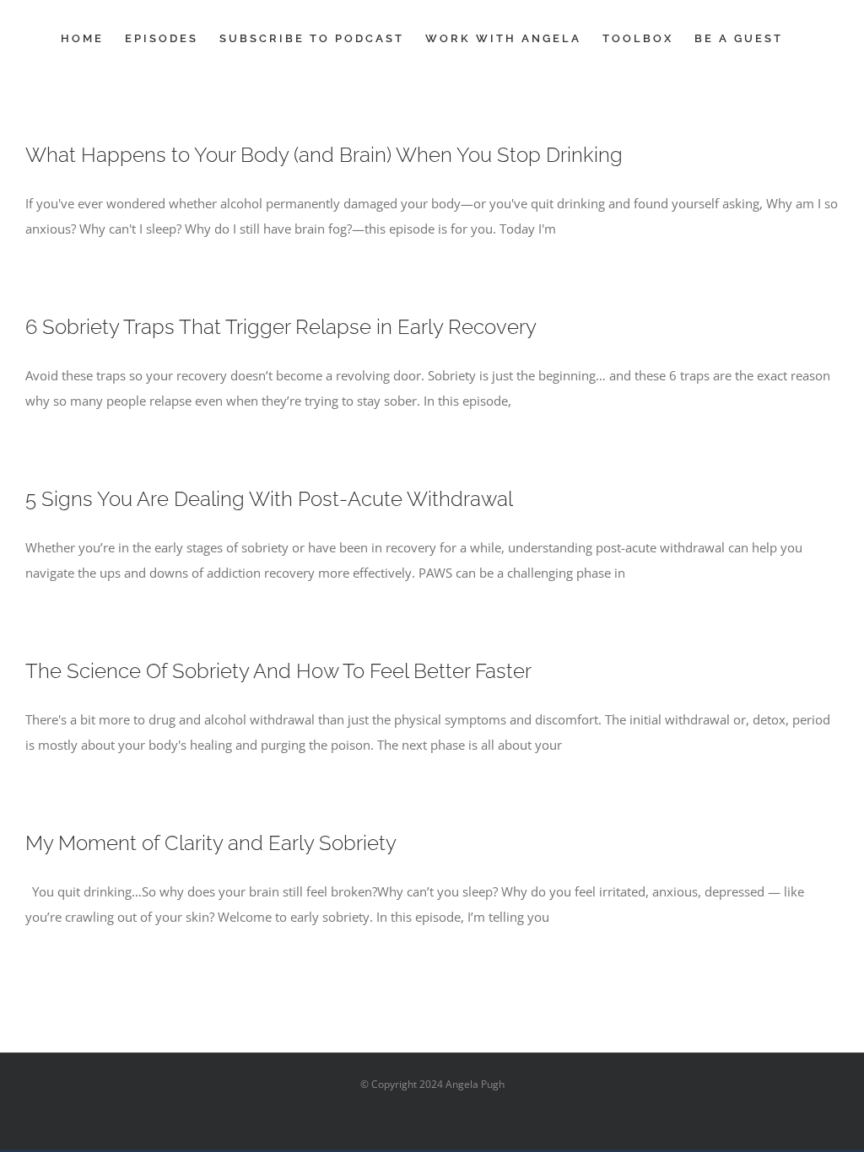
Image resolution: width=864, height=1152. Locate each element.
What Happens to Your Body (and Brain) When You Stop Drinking (324, 155)
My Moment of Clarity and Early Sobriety (211, 843)
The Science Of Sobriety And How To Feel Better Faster (278, 671)
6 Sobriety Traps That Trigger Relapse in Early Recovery (281, 327)
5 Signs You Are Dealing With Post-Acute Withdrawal (269, 499)
